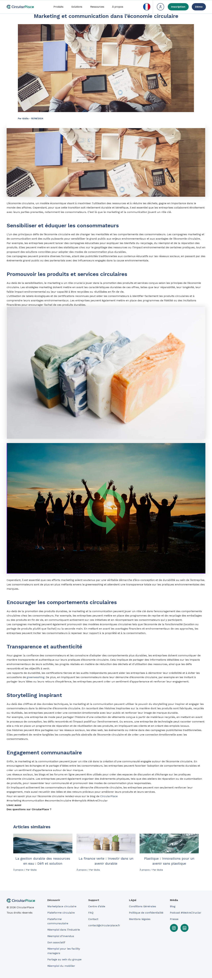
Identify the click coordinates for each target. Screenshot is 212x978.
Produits (58, 6)
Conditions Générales (142, 906)
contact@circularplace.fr (104, 925)
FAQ (90, 912)
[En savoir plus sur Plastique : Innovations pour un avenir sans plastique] (169, 843)
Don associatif (56, 942)
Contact (93, 919)
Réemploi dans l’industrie (64, 929)
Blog (172, 906)
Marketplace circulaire (61, 906)
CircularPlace (109, 796)
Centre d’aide (96, 906)
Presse (174, 919)
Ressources (97, 6)
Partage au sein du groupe (64, 959)
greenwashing (35, 677)
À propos (117, 6)
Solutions (76, 6)
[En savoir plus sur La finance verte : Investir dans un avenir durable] (106, 843)
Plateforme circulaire (61, 912)
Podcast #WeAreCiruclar (185, 912)
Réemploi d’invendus (60, 936)
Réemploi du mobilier (61, 965)
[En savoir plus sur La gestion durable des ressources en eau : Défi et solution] (42, 843)
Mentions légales (139, 919)
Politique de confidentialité (146, 912)
